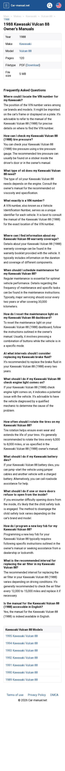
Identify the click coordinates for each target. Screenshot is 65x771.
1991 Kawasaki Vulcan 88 (21, 665)
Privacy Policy (37, 695)
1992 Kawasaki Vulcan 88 (21, 658)
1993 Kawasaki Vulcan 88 (21, 650)
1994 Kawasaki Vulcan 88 (21, 643)
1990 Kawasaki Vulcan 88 (21, 672)
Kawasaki (25, 44)
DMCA (54, 695)
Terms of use (15, 695)
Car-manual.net (20, 5)
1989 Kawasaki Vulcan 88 (21, 679)
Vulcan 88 (25, 51)
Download (33, 65)
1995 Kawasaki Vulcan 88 (21, 636)
